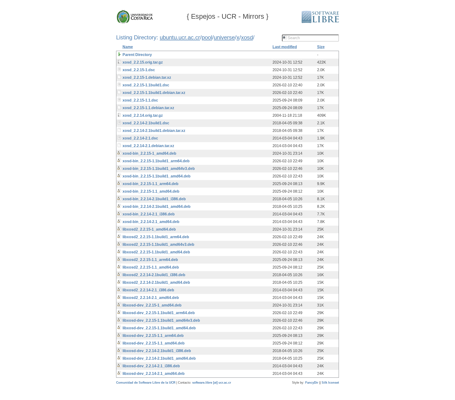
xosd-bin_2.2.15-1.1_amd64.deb (151, 191)
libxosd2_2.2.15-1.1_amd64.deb (151, 267)
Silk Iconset (330, 382)
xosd (247, 37)
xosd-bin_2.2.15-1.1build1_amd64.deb (157, 176)
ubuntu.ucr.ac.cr (180, 37)
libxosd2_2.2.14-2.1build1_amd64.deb (156, 282)
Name (128, 47)
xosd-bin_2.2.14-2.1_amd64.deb (151, 222)
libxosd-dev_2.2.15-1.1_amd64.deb (154, 343)
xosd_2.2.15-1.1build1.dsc (146, 85)
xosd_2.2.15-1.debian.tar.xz (147, 77)
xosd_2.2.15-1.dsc (139, 70)
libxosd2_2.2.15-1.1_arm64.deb (150, 260)
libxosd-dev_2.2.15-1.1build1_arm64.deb (159, 313)
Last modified (285, 47)
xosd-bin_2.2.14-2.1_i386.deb (149, 214)
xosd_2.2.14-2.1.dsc (140, 138)
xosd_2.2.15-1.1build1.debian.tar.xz (154, 93)
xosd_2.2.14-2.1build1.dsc (146, 123)
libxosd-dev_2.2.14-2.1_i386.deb (151, 366)
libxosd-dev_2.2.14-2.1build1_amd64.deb (159, 358)
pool (207, 37)
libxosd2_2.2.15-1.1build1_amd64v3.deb (158, 244)
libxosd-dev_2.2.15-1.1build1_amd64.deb (159, 328)
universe (224, 37)
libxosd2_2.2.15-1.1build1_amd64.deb (156, 252)
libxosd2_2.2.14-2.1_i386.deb (148, 290)
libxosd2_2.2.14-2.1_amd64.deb (151, 298)
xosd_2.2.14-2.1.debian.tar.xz (148, 146)
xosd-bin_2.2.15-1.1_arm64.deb (150, 184)
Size (321, 47)
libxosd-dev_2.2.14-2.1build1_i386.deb (157, 351)
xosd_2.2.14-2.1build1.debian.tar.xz (154, 131)
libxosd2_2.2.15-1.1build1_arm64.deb (156, 237)
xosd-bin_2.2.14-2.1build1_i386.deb (154, 199)
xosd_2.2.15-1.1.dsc (140, 100)
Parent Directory (137, 55)
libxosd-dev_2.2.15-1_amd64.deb (152, 305)
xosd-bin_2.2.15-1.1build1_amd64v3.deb (159, 169)
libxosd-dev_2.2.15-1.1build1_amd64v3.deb (161, 320)
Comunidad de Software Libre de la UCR (146, 382)
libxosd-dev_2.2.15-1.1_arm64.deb (153, 336)
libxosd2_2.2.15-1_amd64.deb (149, 229)
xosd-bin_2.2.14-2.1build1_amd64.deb (157, 207)
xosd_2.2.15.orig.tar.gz (143, 62)
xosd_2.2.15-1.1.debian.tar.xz (148, 108)
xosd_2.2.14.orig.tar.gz (143, 115)
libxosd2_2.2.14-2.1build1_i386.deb (154, 275)
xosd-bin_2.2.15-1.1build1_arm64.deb (156, 161)
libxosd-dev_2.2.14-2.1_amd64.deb (154, 374)
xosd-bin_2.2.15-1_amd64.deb (149, 153)
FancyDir (311, 382)
